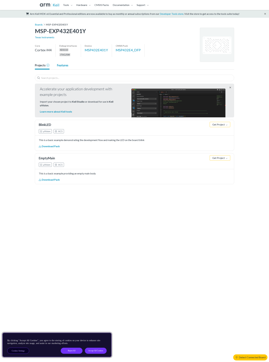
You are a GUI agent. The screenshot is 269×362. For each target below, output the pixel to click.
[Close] (106, 336)
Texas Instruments (44, 37)
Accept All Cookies (95, 351)
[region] (56, 345)
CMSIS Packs (101, 4)
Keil (56, 5)
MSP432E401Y (96, 50)
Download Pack (50, 146)
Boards (39, 24)
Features (62, 65)
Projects (41, 65)
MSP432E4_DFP (128, 50)
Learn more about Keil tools (56, 111)
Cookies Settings (18, 351)
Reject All (71, 351)
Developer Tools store (171, 13)
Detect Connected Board (252, 357)
